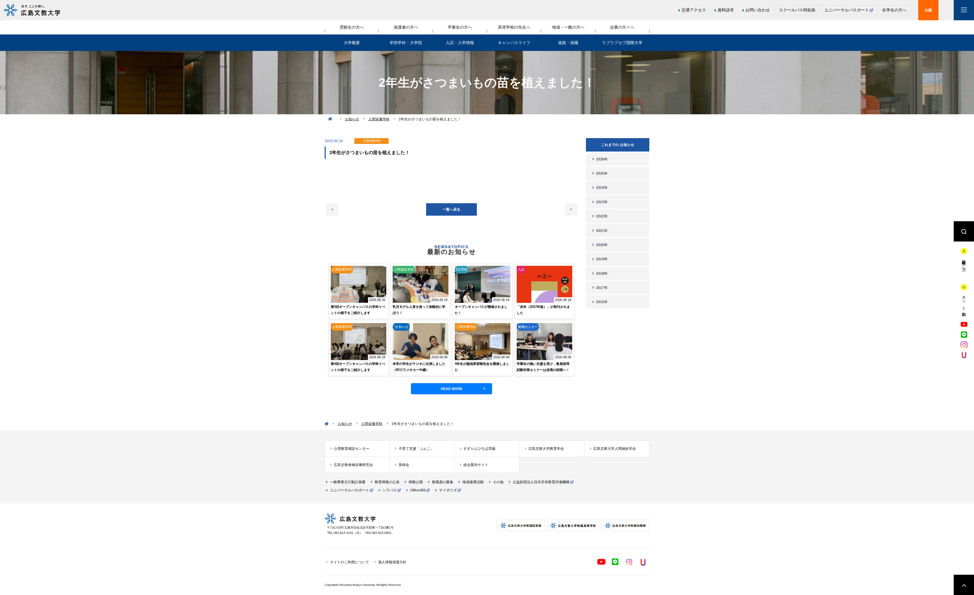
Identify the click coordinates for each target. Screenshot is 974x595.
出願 (928, 10)
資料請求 (726, 10)
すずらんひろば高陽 (479, 449)
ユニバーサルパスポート (846, 10)
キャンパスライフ (514, 43)
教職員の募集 (442, 482)
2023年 (602, 202)
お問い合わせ (757, 10)
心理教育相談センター (351, 449)
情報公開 (416, 482)
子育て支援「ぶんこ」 (416, 449)
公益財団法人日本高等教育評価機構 (541, 482)
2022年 (602, 216)
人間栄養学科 (379, 119)
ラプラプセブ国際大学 (622, 43)
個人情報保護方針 (392, 562)
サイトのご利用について (349, 562)
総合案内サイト (475, 465)
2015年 (602, 302)
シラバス (389, 490)
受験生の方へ (352, 27)
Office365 (418, 490)
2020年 (602, 245)
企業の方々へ (622, 27)
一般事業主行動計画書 (348, 482)
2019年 (602, 259)
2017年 (602, 288)
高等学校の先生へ (514, 27)
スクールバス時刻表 (797, 10)
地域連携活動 (473, 482)
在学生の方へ (894, 10)
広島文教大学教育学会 (546, 449)
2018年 (602, 273)
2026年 (602, 159)
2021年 (602, 231)
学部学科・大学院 (406, 43)
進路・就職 (568, 43)
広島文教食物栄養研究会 (353, 465)
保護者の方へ (406, 27)
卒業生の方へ (460, 27)
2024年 (602, 187)
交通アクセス (694, 10)
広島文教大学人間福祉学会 (614, 449)
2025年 (602, 173)
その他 (498, 482)
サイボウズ (448, 490)
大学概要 (352, 43)
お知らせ (352, 119)
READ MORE (451, 389)
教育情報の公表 (387, 482)
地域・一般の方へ (568, 27)
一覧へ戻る (451, 209)
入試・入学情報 (460, 43)
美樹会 (403, 465)
